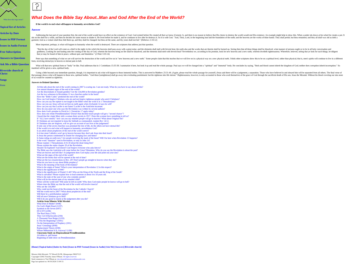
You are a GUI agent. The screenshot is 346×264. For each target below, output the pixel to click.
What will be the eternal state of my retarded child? (58, 179)
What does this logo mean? (13, 20)
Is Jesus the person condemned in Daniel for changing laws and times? (67, 135)
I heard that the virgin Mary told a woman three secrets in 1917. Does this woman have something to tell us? (83, 116)
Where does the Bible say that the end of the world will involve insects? (67, 184)
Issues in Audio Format (13, 45)
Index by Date (60, 247)
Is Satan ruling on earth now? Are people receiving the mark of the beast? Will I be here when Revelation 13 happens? (87, 138)
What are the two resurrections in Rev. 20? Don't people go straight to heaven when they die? (76, 160)
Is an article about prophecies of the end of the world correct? (63, 131)
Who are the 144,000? (46, 187)
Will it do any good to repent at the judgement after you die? (62, 199)
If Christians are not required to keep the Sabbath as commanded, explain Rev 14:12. (73, 121)
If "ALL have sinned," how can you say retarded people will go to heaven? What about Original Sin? (80, 118)
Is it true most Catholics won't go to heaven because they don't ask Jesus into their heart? (74, 133)
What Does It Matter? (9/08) (49, 204)
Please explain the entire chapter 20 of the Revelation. (60, 145)
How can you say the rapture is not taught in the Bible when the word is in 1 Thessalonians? (76, 101)
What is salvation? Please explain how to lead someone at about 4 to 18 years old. (71, 174)
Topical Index (45, 247)
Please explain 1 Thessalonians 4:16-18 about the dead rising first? (65, 143)
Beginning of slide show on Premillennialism (56, 238)
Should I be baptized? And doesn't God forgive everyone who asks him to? (69, 148)
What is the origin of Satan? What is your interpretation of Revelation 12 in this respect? (74, 167)
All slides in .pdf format (47, 235)
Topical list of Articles (13, 26)
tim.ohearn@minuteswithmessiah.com (71, 259)
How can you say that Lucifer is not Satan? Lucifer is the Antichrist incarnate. (70, 106)
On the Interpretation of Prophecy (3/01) (54, 223)
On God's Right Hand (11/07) (49, 206)
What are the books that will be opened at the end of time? (61, 157)
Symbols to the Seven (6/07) (49, 208)
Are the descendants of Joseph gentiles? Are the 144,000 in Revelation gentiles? (71, 92)
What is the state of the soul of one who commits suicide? (61, 177)
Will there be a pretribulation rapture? (53, 194)
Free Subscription (10, 51)
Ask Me (109, 247)
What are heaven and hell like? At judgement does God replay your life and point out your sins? (77, 152)
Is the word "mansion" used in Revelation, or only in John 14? (63, 140)
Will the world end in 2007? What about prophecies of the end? (64, 191)
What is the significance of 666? (50, 169)
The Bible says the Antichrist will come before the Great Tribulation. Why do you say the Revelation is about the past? (87, 150)
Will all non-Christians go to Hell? (51, 196)
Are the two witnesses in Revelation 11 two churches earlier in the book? (68, 94)
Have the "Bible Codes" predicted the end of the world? (61, 97)
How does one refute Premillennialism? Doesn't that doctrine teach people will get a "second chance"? (80, 114)
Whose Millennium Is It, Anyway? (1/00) (54, 230)
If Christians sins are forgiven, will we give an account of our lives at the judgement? (73, 123)
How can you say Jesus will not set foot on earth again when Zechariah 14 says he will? (74, 104)
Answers (119, 247)
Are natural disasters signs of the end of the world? (58, 89)
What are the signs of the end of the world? (55, 155)
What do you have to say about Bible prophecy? (57, 162)
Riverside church (133, 247)
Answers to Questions (12, 57)
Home (2, 85)
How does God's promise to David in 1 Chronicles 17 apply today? (65, 111)
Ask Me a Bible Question (14, 64)
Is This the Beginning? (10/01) (50, 221)
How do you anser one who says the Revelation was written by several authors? (71, 109)
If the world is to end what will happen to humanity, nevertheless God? (67, 128)
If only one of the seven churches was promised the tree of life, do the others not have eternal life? (78, 126)
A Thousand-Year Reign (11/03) (50, 218)
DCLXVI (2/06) (44, 211)
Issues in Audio (97, 247)
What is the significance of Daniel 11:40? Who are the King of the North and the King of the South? (79, 172)
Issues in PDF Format (12, 39)
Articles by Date (9, 33)
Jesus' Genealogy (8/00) (47, 225)
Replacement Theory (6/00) (48, 228)
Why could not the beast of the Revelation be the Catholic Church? (65, 189)
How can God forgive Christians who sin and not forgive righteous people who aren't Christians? (78, 99)
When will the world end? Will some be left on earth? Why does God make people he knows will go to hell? (83, 182)
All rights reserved (69, 257)
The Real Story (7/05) (46, 213)
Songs (3, 79)
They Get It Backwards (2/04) (50, 216)
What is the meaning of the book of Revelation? (57, 165)
